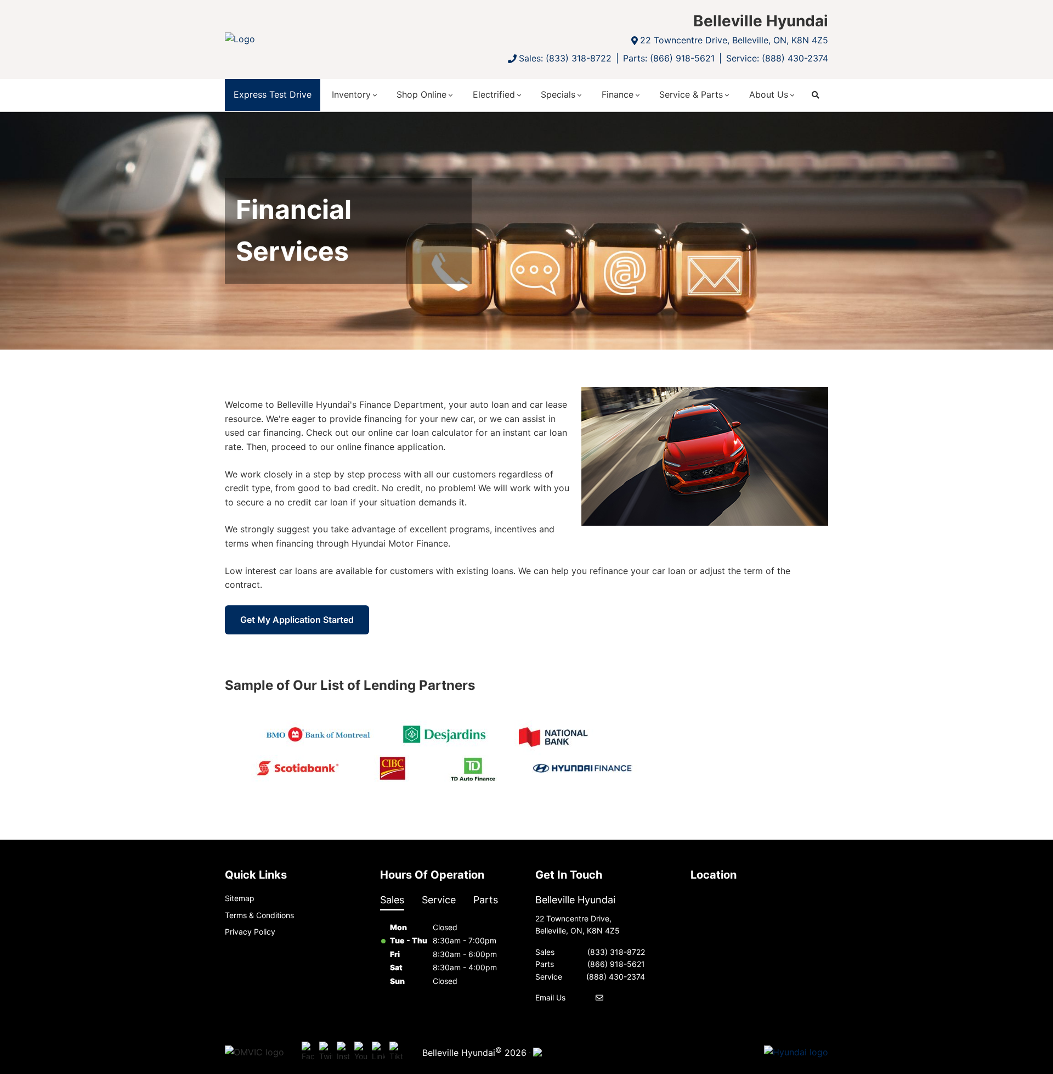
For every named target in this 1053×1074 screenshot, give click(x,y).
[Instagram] (343, 1052)
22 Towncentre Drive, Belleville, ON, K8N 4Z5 (734, 40)
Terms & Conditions (259, 915)
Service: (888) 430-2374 (777, 58)
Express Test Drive (273, 94)
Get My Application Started (297, 619)
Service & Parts (691, 94)
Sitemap (239, 898)
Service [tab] (439, 900)
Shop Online (421, 94)
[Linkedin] (378, 1052)
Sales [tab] (392, 900)
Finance (617, 94)
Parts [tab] (485, 900)
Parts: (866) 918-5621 (669, 58)
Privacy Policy (250, 931)
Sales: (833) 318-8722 (565, 58)
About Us (768, 94)
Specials (558, 94)
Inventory (351, 94)
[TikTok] (396, 1052)
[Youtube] (360, 1052)
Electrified (494, 94)
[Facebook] (308, 1052)
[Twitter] (325, 1052)
